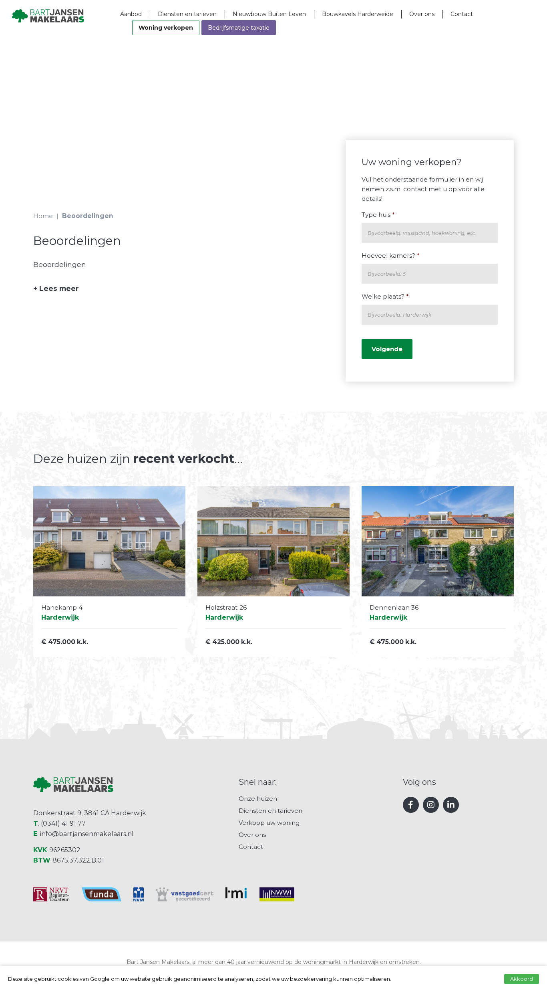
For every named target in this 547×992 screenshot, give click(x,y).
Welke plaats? (385, 296)
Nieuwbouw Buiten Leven (269, 14)
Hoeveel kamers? (391, 256)
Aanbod (131, 14)
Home (43, 216)
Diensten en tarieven (187, 14)
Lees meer (56, 289)
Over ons (421, 14)
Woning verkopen (166, 27)
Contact (461, 14)
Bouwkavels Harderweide (357, 14)
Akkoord (521, 979)
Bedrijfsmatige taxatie (238, 27)
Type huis (378, 215)
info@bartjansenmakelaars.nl (87, 834)
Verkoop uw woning (269, 822)
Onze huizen (258, 798)
